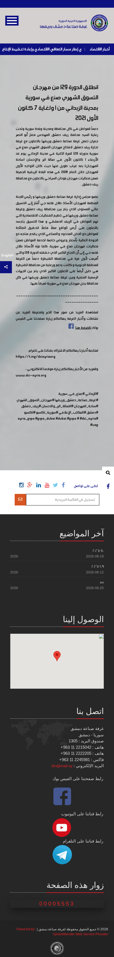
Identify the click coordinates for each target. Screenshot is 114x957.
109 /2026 (98, 566)
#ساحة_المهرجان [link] (86, 406)
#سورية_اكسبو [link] (47, 412)
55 (102, 582)
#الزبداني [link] (91, 394)
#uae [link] (94, 425)
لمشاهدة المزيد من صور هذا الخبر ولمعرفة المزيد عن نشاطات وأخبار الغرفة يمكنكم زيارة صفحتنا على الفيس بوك (57, 320)
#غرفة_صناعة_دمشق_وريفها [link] (76, 400)
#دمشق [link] (92, 412)
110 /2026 (98, 551)
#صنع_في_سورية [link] (71, 394)
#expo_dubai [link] (45, 418)
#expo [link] (71, 418)
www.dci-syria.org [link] (31, 375)
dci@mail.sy (61, 766)
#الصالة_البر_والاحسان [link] (57, 406)
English (7, 255)
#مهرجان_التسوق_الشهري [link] (35, 400)
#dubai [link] (61, 418)
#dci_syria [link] (88, 418)
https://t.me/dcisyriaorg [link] (35, 357)
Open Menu (12, 21)
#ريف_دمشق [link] (31, 406)
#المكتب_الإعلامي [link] (72, 412)
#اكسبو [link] (29, 412)
